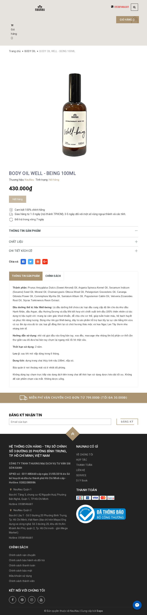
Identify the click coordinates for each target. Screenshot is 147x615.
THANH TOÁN (84, 465)
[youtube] (41, 599)
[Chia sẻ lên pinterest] (38, 261)
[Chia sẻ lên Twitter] (30, 261)
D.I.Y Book (82, 480)
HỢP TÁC (81, 459)
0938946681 (121, 7)
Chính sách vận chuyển (22, 555)
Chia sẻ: (14, 261)
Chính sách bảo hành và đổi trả (27, 560)
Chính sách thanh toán (22, 565)
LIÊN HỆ (80, 470)
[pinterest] (22, 599)
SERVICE (81, 475)
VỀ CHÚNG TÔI (84, 454)
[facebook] (12, 599)
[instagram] (31, 599)
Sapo (100, 610)
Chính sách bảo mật (20, 570)
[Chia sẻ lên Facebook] (23, 261)
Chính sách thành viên (22, 581)
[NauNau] (39, 8)
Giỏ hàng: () (14, 34)
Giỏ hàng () (127, 19)
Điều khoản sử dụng (20, 575)
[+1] (45, 261)
